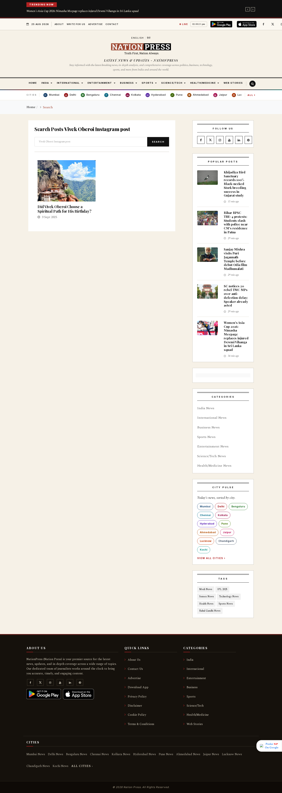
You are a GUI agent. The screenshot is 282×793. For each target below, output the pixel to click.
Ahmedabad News (188, 754)
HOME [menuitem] (33, 82)
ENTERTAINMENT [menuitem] (100, 82)
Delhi (221, 506)
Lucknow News (232, 754)
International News (211, 417)
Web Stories (195, 724)
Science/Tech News (211, 456)
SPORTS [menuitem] (147, 82)
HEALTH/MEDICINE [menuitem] (203, 82)
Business (192, 687)
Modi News (205, 589)
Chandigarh (226, 541)
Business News (208, 427)
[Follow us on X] (272, 24)
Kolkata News (121, 754)
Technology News (229, 597)
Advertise (95, 24)
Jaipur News (211, 754)
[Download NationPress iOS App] (247, 24)
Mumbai (205, 506)
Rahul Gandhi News (209, 611)
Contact (111, 24)
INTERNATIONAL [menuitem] (68, 82)
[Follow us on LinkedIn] (239, 140)
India (190, 660)
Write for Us (76, 24)
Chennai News (99, 754)
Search (158, 141)
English (137, 37)
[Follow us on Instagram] (220, 140)
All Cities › (82, 766)
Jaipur (227, 532)
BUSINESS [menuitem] (127, 82)
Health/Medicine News (214, 465)
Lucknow (205, 541)
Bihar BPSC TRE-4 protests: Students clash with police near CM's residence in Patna (236, 222)
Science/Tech (195, 706)
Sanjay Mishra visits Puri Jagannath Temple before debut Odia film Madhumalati (235, 259)
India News (205, 408)
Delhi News (55, 754)
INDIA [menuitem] (45, 82)
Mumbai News (35, 754)
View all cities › (211, 558)
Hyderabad (207, 523)
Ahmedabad (208, 532)
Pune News (166, 754)
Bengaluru (238, 506)
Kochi (203, 549)
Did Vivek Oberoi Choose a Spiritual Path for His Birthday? (64, 209)
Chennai (205, 515)
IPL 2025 (222, 589)
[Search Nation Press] (252, 84)
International (195, 669)
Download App (138, 687)
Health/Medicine (198, 715)
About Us (134, 660)
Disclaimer (135, 706)
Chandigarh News (38, 766)
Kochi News (60, 766)
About (59, 24)
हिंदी (149, 37)
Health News (206, 604)
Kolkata (223, 515)
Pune (224, 523)
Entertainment (196, 678)
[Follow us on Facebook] (263, 24)
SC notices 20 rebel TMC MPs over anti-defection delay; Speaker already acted (236, 296)
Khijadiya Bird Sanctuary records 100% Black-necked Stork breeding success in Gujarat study (235, 184)
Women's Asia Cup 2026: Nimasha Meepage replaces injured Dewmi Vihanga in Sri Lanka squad (82, 11)
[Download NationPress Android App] (222, 24)
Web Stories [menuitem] (233, 82)
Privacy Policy (137, 696)
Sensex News (206, 597)
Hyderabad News (144, 754)
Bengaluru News (76, 754)
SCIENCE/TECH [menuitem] (171, 82)
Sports (191, 696)
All (252, 95)
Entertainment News (213, 446)
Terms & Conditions (141, 724)
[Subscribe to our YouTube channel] (229, 140)
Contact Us (135, 669)
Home (31, 107)
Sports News (206, 436)
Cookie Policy (137, 715)
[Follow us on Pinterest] (248, 140)
